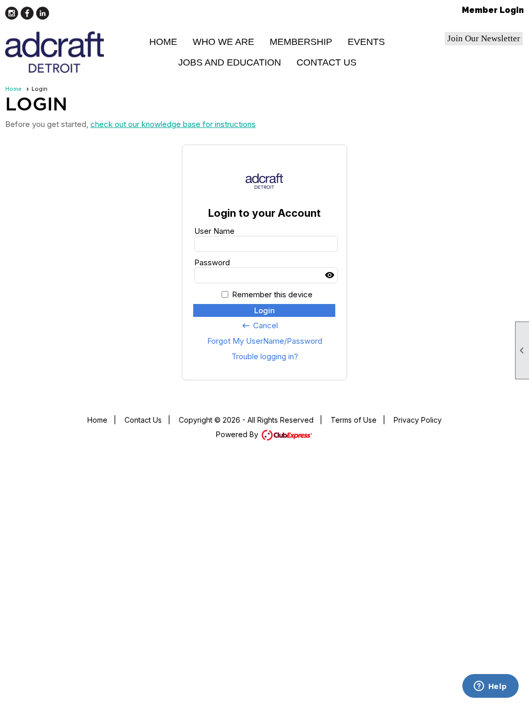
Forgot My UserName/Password (264, 341)
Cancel (259, 326)
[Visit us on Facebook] (27, 13)
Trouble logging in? (264, 356)
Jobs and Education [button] (229, 62)
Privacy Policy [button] (418, 419)
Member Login (493, 10)
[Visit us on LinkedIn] (42, 13)
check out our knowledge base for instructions (173, 124)
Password (212, 262)
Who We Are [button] (223, 42)
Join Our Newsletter (483, 38)
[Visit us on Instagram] (11, 13)
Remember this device (272, 294)
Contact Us (326, 62)
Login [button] (264, 310)
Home (163, 42)
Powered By (238, 434)
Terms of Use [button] (354, 419)
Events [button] (366, 42)
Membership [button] (301, 42)
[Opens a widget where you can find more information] (490, 687)
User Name (214, 231)
